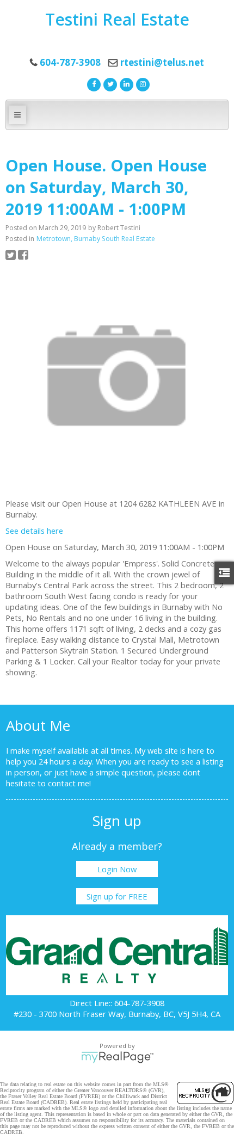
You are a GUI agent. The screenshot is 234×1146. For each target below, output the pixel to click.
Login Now (117, 869)
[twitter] (109, 83)
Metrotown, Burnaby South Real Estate (95, 238)
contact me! (69, 783)
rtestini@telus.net (162, 62)
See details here (34, 530)
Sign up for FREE (117, 896)
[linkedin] (125, 83)
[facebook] (92, 83)
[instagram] (141, 83)
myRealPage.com (117, 1057)
